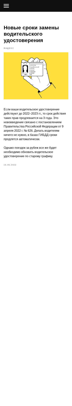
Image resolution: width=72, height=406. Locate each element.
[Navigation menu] (6, 6)
